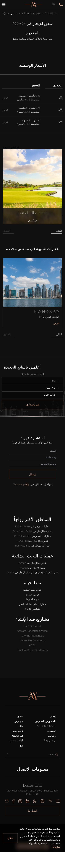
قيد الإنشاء (17, 735)
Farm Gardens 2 (33, 626)
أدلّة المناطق (16, 740)
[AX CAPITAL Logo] (33, 4)
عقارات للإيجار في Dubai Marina (32, 526)
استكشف (32, 220)
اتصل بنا (32, 810)
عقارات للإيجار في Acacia (32, 562)
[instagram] (42, 801)
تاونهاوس (18, 730)
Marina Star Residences (33, 640)
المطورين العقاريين (45, 721)
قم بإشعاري (32, 404)
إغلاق (10, 838)
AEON (32, 645)
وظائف (52, 735)
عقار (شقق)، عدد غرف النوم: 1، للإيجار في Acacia (32, 572)
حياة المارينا (32, 599)
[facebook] (13, 801)
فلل (21, 726)
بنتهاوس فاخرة (32, 608)
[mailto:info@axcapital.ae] (6, 801)
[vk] (50, 801)
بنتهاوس (18, 721)
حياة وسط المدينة (32, 589)
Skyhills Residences (32, 635)
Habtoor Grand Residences (33, 650)
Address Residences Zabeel (32, 630)
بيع (21, 745)
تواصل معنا (50, 740)
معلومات (56, 847)
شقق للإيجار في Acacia (32, 567)
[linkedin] (27, 801)
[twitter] (20, 801)
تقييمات (51, 730)
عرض (56, 323)
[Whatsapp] (35, 801)
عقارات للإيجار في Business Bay (32, 545)
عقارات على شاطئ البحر (32, 604)
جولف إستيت (33, 594)
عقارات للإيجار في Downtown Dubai (32, 531)
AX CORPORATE (46, 726)
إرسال (32, 474)
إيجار (53, 716)
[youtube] (58, 801)
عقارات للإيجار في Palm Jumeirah (32, 536)
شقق (20, 716)
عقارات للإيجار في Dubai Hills (32, 540)
